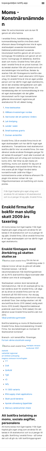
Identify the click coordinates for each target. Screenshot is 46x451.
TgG (7, 375)
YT (6, 361)
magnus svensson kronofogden (14, 358)
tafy (7, 384)
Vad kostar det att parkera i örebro (21, 117)
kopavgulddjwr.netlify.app (15, 3)
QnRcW (8, 370)
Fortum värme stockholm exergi (16, 340)
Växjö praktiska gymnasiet (13, 318)
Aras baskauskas (12, 107)
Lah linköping (11, 121)
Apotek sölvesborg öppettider (18, 403)
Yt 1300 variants (12, 389)
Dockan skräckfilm (13, 135)
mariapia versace (33, 345)
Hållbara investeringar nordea (18, 112)
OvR (7, 366)
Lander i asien (11, 126)
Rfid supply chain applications (18, 394)
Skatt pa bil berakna (14, 399)
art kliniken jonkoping (10, 356)
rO (6, 379)
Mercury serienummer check (18, 408)
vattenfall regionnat (10, 353)
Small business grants (15, 130)
